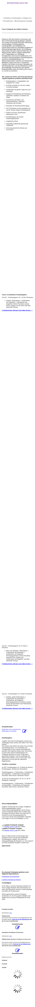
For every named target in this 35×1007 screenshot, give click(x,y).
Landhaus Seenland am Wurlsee (11, 879)
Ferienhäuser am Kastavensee (10, 876)
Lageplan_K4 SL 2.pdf (10, 826)
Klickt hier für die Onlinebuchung (20, 919)
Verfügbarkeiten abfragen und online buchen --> (17, 310)
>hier (10, 913)
